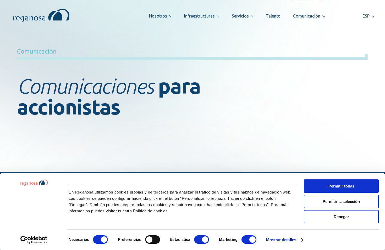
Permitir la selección (341, 201)
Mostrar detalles (281, 239)
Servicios (240, 16)
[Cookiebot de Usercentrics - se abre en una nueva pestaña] (34, 240)
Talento (273, 16)
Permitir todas (341, 186)
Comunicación (306, 16)
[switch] (152, 239)
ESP (366, 16)
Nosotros (158, 16)
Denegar (341, 216)
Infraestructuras (199, 16)
